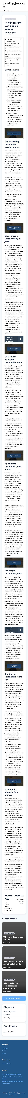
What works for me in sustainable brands (12, 1078)
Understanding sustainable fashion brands (12, 44)
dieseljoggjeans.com (14, 5)
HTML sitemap (6, 1063)
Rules (4, 1053)
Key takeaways (11, 41)
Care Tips (7, 1014)
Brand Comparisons (10, 1011)
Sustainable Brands (10, 18)
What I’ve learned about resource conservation (11, 986)
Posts (4, 1051)
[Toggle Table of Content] (20, 39)
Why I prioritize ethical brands (11, 1074)
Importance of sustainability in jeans (13, 48)
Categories (5, 1048)
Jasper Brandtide (9, 1032)
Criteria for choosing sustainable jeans (13, 51)
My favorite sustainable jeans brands (12, 55)
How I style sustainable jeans (12, 58)
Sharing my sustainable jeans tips (12, 60)
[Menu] (11, 10)
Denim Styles (8, 1018)
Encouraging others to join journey (12, 64)
